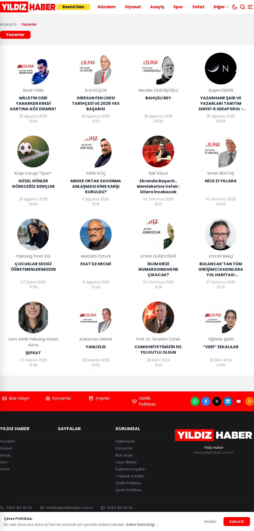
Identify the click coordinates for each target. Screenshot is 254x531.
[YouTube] (238, 401)
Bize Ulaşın (19, 398)
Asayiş (157, 7)
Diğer (219, 7)
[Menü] (251, 7)
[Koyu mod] (235, 7)
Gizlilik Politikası (147, 401)
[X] (216, 401)
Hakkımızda (125, 441)
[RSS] (249, 401)
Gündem (106, 7)
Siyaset (133, 7)
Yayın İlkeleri (126, 462)
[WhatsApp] (194, 401)
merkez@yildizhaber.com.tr (69, 507)
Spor (178, 7)
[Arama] (243, 7)
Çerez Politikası (128, 490)
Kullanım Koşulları (130, 469)
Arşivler (102, 398)
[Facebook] (205, 401)
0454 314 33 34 (19, 507)
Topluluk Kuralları (130, 476)
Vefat (198, 7)
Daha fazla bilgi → (142, 524)
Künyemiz (61, 398)
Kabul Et (236, 521)
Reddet (210, 521)
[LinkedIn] (227, 401)
